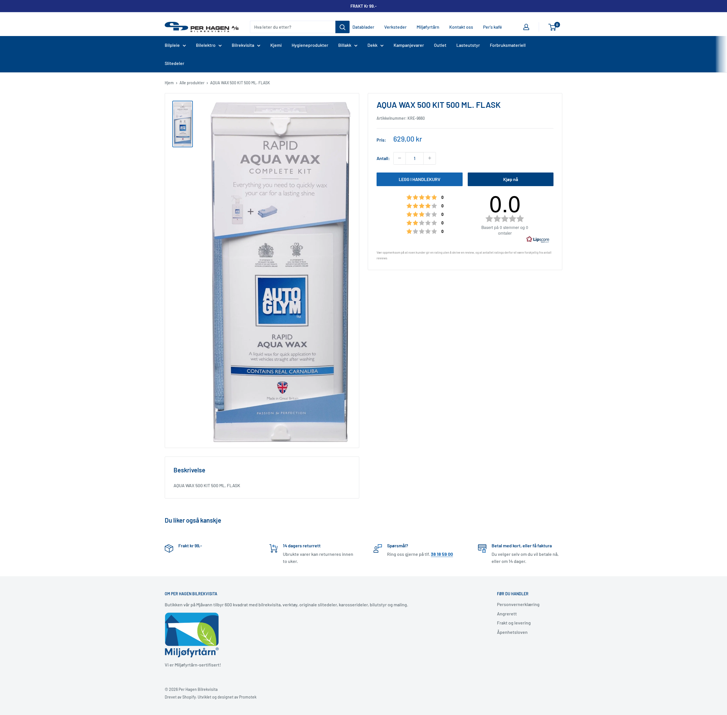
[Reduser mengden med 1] (400, 158)
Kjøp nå (510, 179)
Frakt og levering (514, 622)
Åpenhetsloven (512, 632)
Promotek (247, 697)
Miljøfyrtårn (428, 27)
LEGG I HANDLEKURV (419, 179)
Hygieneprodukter (310, 45)
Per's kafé (492, 27)
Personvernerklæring (518, 604)
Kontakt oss (461, 27)
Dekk (372, 45)
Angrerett (507, 613)
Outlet (440, 45)
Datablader (363, 27)
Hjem (169, 82)
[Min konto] (526, 27)
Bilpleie (172, 45)
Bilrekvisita (243, 45)
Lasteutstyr (468, 45)
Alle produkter (191, 82)
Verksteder (395, 27)
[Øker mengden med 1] (430, 158)
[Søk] (342, 27)
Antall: (383, 158)
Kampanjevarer (409, 45)
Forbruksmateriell (508, 45)
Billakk (344, 45)
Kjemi (276, 45)
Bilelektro (206, 45)
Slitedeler (174, 63)
